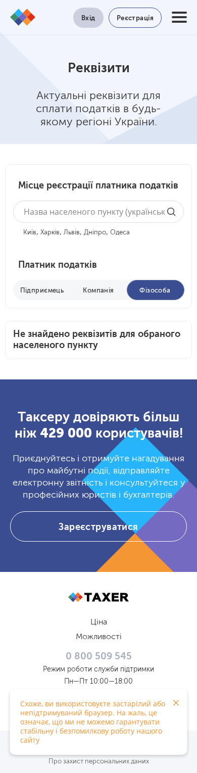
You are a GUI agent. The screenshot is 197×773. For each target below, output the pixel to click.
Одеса (120, 232)
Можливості (99, 637)
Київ (29, 232)
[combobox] (98, 212)
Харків (50, 232)
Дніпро (95, 232)
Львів (72, 232)
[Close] (175, 702)
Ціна (98, 622)
